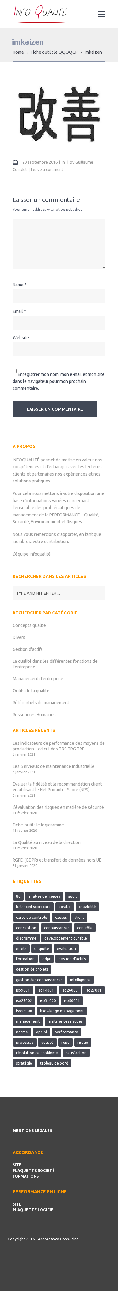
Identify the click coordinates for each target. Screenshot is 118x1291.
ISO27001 (94, 990)
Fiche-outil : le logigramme (38, 824)
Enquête (41, 948)
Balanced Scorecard (33, 907)
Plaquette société (34, 1170)
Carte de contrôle (31, 917)
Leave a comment (47, 169)
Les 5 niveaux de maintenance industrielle (53, 766)
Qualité (47, 1042)
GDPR (46, 959)
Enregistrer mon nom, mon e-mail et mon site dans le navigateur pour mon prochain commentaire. (58, 381)
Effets (21, 948)
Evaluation (66, 948)
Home (18, 52)
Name (18, 284)
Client (79, 917)
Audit (72, 896)
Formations (26, 1176)
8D (18, 896)
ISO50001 (72, 1001)
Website (21, 337)
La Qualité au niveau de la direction (47, 842)
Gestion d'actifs (28, 649)
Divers (19, 637)
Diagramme (26, 938)
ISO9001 (23, 990)
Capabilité (87, 907)
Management (28, 1021)
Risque (82, 1042)
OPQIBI (41, 1032)
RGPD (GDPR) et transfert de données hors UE (57, 860)
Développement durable (65, 938)
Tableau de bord (54, 1063)
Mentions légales (32, 1131)
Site (17, 1165)
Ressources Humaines (34, 714)
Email (18, 311)
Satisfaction (76, 1053)
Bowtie (65, 907)
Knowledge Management (62, 1011)
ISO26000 (70, 990)
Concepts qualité (29, 625)
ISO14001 (46, 990)
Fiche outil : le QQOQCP (54, 52)
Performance (66, 1032)
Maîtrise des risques (65, 1021)
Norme (22, 1032)
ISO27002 (24, 1001)
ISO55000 (24, 1011)
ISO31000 (48, 1001)
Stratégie (24, 1063)
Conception (26, 928)
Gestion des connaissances (39, 980)
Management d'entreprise (38, 678)
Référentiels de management (41, 702)
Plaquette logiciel (34, 1210)
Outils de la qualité (31, 690)
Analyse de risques (44, 896)
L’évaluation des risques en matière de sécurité (58, 807)
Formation (25, 959)
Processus (24, 1042)
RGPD (65, 1042)
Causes (61, 917)
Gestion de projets (32, 969)
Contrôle (85, 928)
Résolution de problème (37, 1053)
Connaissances (56, 928)
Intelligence (80, 980)
